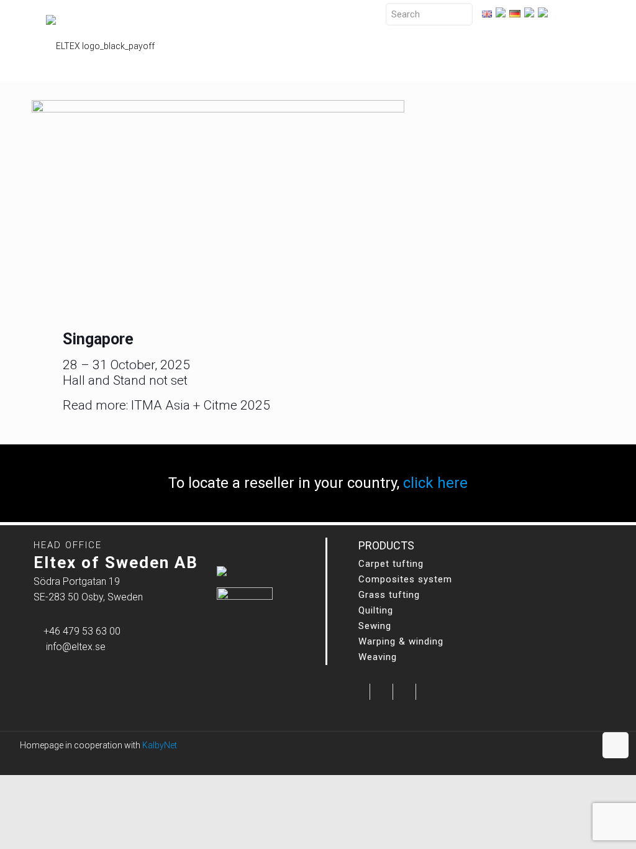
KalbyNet (159, 745)
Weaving (377, 657)
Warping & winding (400, 641)
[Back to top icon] (615, 745)
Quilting (375, 610)
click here (435, 483)
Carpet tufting (391, 563)
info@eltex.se (76, 647)
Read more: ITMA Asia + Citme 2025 (166, 405)
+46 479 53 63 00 (81, 631)
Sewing (374, 625)
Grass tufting (389, 594)
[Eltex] (100, 40)
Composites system (405, 579)
